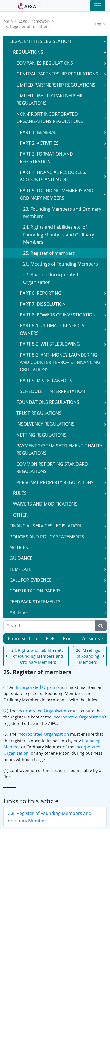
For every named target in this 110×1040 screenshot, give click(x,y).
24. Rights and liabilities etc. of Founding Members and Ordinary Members (38, 656)
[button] (105, 41)
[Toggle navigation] (97, 5)
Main (8, 21)
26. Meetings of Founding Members (88, 656)
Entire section (22, 638)
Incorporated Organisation (41, 687)
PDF (50, 638)
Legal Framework (34, 21)
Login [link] (100, 24)
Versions (90, 638)
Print (68, 638)
